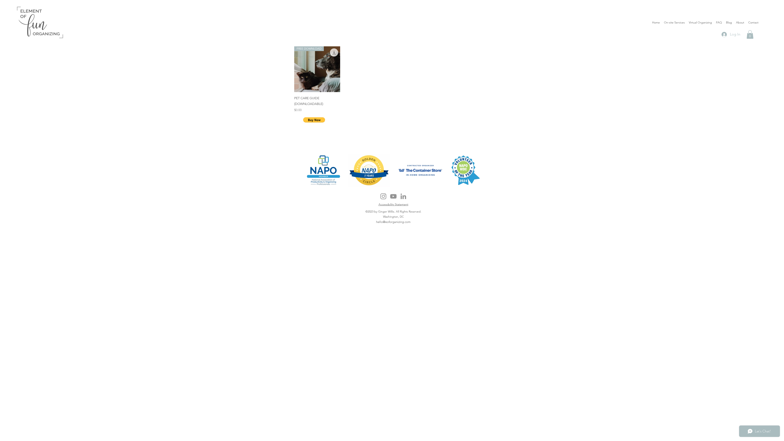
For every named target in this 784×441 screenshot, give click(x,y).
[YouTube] (393, 196)
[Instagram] (383, 196)
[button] (750, 34)
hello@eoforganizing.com (393, 222)
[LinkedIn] (403, 196)
